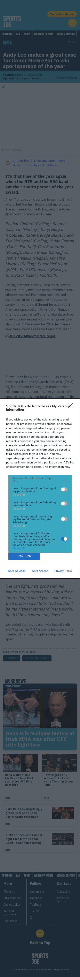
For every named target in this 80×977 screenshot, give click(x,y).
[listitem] (40, 480)
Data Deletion (17, 570)
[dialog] (40, 489)
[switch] (64, 489)
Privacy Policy (63, 570)
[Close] (72, 406)
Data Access (40, 570)
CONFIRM (24, 556)
